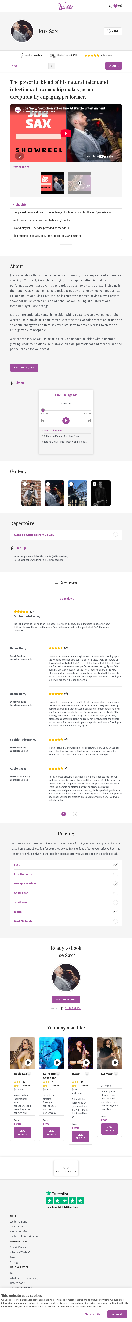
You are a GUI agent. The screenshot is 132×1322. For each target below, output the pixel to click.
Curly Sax (107, 1074)
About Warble (18, 1247)
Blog (12, 1257)
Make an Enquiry (24, 367)
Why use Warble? (20, 1252)
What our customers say (24, 1278)
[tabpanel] (22, 1089)
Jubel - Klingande (53, 430)
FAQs (13, 1273)
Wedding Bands (19, 1221)
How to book (17, 1283)
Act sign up (16, 1262)
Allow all (117, 1314)
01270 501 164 (73, 1008)
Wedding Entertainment (24, 1236)
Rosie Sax (20, 1074)
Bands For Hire (19, 1231)
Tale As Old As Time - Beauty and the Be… (65, 441)
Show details (92, 1314)
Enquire (113, 65)
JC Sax (76, 1074)
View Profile (22, 1132)
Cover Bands (17, 1226)
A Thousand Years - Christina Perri (61, 436)
